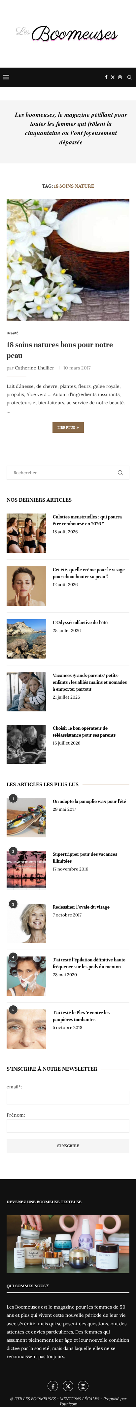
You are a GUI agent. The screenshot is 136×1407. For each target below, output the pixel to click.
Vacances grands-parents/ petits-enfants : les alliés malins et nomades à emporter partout (90, 682)
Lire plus (66, 427)
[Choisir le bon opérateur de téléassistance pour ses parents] (26, 744)
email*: (14, 1087)
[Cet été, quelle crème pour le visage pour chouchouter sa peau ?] (26, 586)
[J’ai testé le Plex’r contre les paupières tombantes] (26, 1029)
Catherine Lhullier (34, 368)
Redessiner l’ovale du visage (81, 907)
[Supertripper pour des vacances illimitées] (26, 870)
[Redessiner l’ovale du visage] (26, 923)
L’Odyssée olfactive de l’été (80, 622)
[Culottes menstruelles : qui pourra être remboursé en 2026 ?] (26, 533)
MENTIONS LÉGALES (79, 1398)
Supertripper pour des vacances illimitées (85, 857)
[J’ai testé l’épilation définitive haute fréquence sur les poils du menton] (26, 976)
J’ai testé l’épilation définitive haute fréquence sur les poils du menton (89, 963)
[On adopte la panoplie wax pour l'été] (26, 817)
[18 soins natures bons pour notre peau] (68, 260)
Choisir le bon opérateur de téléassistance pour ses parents (84, 731)
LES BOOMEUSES (39, 1398)
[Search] (129, 77)
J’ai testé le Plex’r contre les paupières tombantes (81, 1016)
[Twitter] (113, 77)
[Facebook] (106, 77)
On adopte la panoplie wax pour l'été (89, 801)
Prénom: (16, 1115)
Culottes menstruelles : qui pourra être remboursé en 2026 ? (87, 520)
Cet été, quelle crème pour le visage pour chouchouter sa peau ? (89, 573)
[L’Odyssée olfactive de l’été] (26, 639)
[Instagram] (120, 77)
